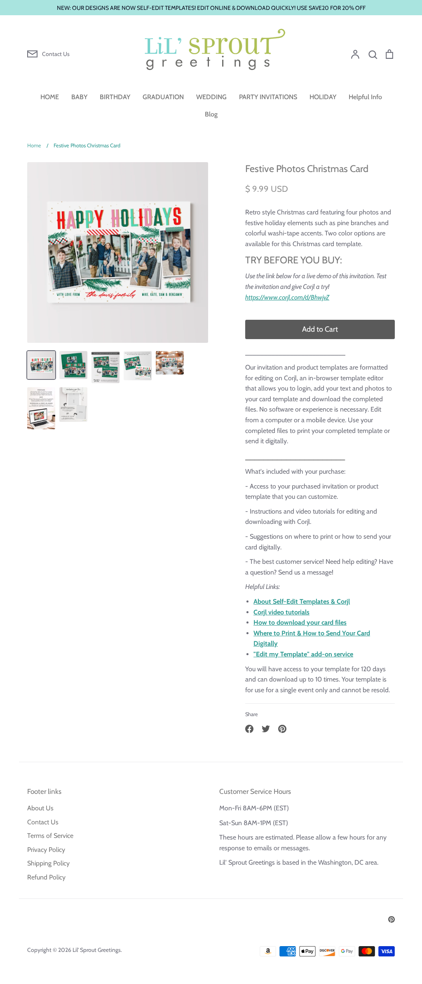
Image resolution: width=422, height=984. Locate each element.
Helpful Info (365, 97)
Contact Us (43, 822)
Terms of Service (50, 836)
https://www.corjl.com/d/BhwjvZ (287, 297)
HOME (49, 97)
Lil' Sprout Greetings (97, 950)
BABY (79, 97)
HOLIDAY (322, 97)
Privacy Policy (46, 850)
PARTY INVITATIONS (268, 97)
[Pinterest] (391, 919)
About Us (40, 808)
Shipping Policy (48, 863)
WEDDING (211, 97)
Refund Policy (46, 877)
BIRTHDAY (115, 97)
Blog (211, 114)
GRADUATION (163, 97)
